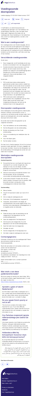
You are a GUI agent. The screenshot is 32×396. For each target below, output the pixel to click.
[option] (25, 19)
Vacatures (4, 390)
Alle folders (5, 378)
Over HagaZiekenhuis (8, 392)
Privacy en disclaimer (8, 387)
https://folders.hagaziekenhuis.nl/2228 (11, 282)
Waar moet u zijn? (7, 383)
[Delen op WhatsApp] (2, 364)
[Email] (7, 364)
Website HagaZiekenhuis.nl (9, 381)
